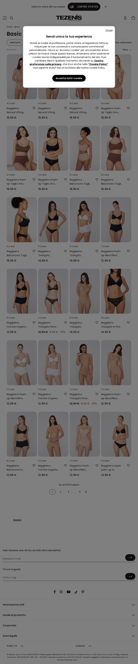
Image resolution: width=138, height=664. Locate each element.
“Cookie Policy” (98, 64)
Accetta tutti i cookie (69, 78)
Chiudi (109, 30)
